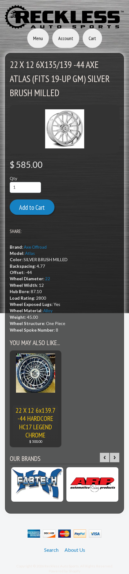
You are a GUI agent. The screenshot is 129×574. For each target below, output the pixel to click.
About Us (74, 550)
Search (51, 550)
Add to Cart (32, 207)
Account (65, 38)
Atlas (30, 253)
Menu (38, 38)
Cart (92, 38)
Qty (13, 178)
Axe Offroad (35, 247)
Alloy (48, 310)
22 (47, 278)
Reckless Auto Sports (61, 566)
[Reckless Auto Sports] (64, 25)
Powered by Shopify (64, 571)
